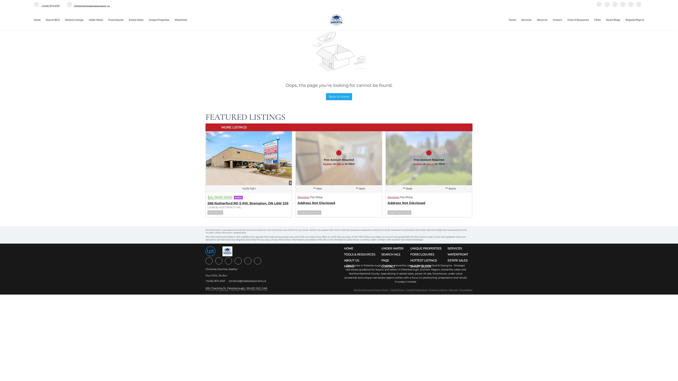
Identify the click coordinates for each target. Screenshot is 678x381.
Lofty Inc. (224, 290)
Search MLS (53, 20)
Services (526, 20)
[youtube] (623, 5)
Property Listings (438, 290)
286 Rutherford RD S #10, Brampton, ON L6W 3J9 (247, 203)
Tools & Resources (578, 20)
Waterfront (181, 20)
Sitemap (453, 290)
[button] (360, 248)
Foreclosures (116, 20)
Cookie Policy (397, 290)
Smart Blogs (613, 20)
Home (37, 20)
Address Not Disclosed (316, 203)
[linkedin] (607, 5)
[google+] (638, 5)
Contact (557, 20)
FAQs (597, 20)
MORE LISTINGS (234, 127)
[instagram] (615, 5)
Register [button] (630, 20)
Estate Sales (136, 20)
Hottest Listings (74, 20)
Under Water (96, 20)
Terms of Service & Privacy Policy (371, 290)
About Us (542, 20)
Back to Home (339, 96)
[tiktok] (631, 5)
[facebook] (599, 5)
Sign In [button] (640, 20)
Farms (512, 20)
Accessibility (465, 290)
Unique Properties (159, 20)
